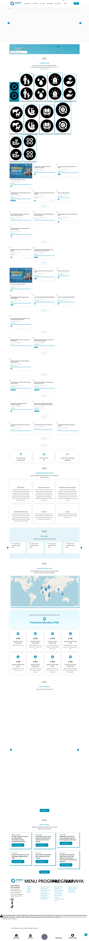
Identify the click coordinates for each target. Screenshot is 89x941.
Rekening (58, 938)
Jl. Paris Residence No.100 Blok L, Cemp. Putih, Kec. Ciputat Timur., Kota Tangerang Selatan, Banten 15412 (16, 892)
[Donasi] (30, 935)
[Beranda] (16, 935)
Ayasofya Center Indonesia (21, 928)
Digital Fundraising (48, 923)
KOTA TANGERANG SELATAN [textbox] (16, 52)
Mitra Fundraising (37, 923)
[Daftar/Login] (72, 935)
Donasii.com (27, 923)
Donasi (30, 938)
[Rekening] (58, 935)
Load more (44, 206)
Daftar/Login (72, 938)
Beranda (16, 938)
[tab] (14, 92)
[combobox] (18, 52)
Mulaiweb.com (20, 923)
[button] (9, 23)
